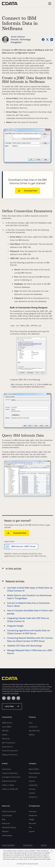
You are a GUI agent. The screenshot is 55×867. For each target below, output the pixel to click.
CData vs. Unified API (10, 789)
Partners (32, 789)
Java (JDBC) (6, 727)
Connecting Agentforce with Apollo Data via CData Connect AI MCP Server (28, 632)
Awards (32, 781)
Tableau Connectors (9, 755)
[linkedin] (4, 698)
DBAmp (31, 735)
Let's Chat (9, 706)
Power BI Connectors (10, 751)
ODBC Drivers (7, 723)
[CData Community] (18, 698)
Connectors (6, 769)
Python (4, 735)
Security (44, 845)
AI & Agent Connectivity (11, 777)
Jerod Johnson (18, 36)
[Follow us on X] (47, 39)
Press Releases (34, 773)
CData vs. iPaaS (8, 785)
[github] (13, 698)
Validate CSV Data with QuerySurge (24, 645)
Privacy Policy (27, 845)
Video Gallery (7, 835)
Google (31, 819)
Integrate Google (15, 625)
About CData (34, 769)
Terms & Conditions (8, 845)
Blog (3, 819)
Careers (32, 793)
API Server (6, 739)
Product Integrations (10, 773)
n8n (30, 827)
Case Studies (7, 815)
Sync (31, 723)
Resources (6, 823)
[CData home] (11, 3)
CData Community (9, 811)
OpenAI (31, 831)
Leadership (33, 785)
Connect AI (33, 727)
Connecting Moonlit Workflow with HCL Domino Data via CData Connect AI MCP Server (30, 639)
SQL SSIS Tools (34, 731)
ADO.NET (5, 731)
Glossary (5, 831)
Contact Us (33, 797)
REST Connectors (8, 743)
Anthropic (32, 811)
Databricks (33, 815)
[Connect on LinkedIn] (51, 39)
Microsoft (32, 823)
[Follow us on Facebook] (43, 39)
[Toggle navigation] (49, 3)
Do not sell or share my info (27, 864)
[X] (9, 698)
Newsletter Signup (9, 827)
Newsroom (33, 777)
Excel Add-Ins (7, 747)
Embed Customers (9, 781)
